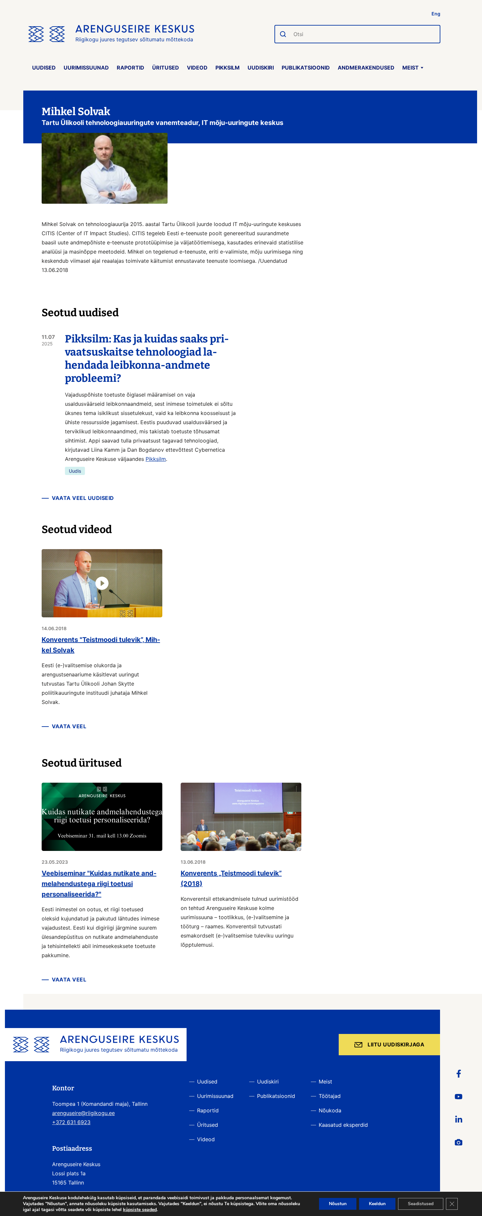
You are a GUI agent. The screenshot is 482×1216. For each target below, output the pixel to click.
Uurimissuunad (86, 67)
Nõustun (338, 1204)
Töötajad (330, 1096)
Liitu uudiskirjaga (396, 1044)
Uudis (75, 471)
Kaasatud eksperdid (343, 1125)
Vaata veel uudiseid (83, 498)
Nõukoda (330, 1110)
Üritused (165, 67)
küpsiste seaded (140, 1210)
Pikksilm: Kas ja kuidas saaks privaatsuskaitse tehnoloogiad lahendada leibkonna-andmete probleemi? (147, 358)
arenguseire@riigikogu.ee (83, 1113)
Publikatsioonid (306, 67)
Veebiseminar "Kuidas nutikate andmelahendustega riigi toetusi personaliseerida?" (99, 883)
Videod (197, 67)
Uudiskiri (261, 67)
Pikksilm (227, 67)
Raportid (130, 67)
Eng (436, 13)
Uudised (44, 67)
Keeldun (377, 1204)
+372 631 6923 (71, 1122)
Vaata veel (69, 726)
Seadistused (420, 1204)
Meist (410, 67)
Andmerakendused (366, 67)
